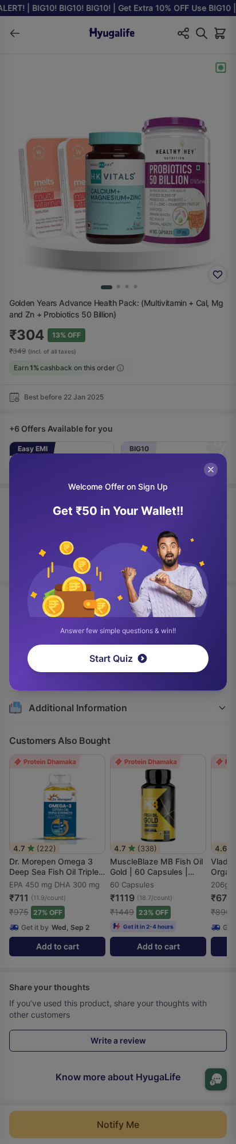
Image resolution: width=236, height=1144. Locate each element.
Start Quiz (111, 658)
